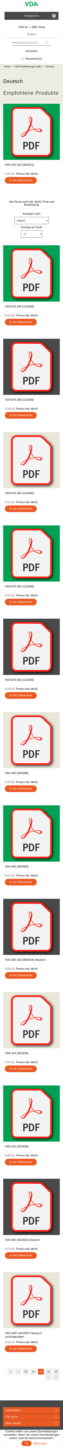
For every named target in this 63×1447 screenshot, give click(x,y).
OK (26, 1443)
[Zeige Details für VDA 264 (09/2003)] (32, 833)
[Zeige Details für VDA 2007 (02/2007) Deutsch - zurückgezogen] (32, 1300)
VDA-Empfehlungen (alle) (27, 66)
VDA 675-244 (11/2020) (19, 306)
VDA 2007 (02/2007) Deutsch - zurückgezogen (24, 1335)
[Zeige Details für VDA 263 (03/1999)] (32, 740)
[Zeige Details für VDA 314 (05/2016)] (32, 1020)
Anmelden (32, 51)
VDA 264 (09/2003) (17, 866)
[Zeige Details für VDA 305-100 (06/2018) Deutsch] (32, 927)
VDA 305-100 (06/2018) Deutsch (25, 959)
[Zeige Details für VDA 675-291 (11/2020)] (32, 553)
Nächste (48, 1377)
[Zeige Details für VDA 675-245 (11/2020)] (32, 367)
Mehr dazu (40, 1443)
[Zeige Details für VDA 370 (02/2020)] (32, 1113)
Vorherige (18, 1372)
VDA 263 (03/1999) (17, 773)
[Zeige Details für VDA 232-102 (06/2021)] (32, 132)
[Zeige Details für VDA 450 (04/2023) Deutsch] (32, 1207)
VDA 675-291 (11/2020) (19, 586)
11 (33, 1371)
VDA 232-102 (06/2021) (19, 164)
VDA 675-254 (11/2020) (19, 493)
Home (7, 66)
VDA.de (23, 27)
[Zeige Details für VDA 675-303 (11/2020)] (32, 647)
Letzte (56, 1377)
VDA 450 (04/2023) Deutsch (22, 1239)
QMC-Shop (38, 27)
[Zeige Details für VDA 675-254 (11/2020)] (32, 460)
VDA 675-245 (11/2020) (19, 399)
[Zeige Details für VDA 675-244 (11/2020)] (32, 273)
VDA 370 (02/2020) (17, 1146)
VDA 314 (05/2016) (17, 1053)
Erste (11, 1372)
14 (56, 1371)
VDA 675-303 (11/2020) (19, 679)
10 (26, 1371)
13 (48, 1371)
